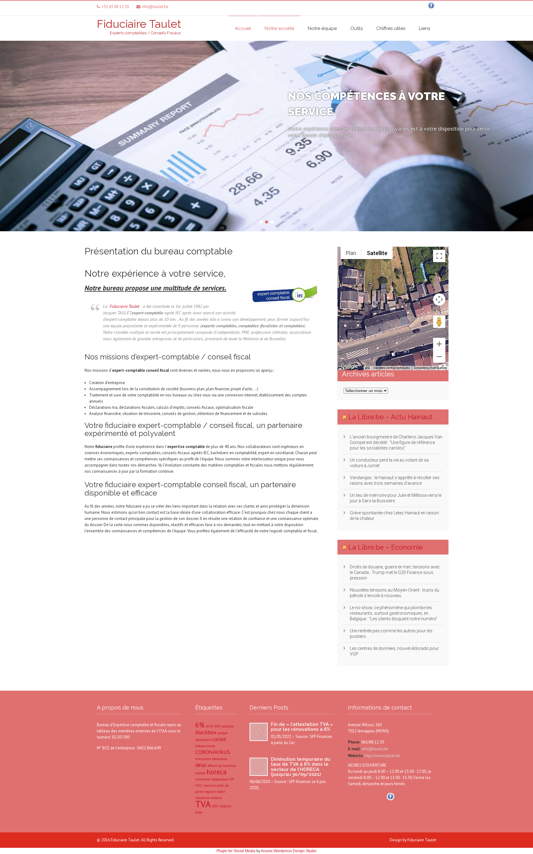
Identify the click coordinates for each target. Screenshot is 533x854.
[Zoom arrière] (439, 356)
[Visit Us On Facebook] (431, 9)
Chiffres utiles (390, 28)
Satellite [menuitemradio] (377, 253)
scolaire (216, 798)
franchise (229, 766)
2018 (209, 726)
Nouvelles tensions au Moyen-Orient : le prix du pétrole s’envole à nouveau (394, 593)
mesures (210, 785)
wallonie (225, 806)
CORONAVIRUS (212, 752)
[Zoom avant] (439, 344)
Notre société (279, 28)
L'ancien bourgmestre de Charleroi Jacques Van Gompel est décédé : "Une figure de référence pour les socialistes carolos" (396, 442)
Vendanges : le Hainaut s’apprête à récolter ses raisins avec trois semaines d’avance (395, 480)
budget (222, 733)
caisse (219, 739)
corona (210, 746)
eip (220, 766)
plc (227, 785)
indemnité (202, 779)
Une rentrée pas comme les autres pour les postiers (391, 633)
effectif (212, 766)
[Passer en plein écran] (439, 256)
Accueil (243, 28)
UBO (215, 806)
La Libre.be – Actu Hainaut (390, 417)
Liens (424, 28)
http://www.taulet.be (381, 755)
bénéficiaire (203, 740)
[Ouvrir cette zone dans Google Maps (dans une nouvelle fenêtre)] (349, 366)
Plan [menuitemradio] (351, 253)
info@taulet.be (374, 748)
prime (199, 791)
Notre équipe (322, 28)
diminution (203, 759)
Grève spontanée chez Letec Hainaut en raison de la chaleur (394, 515)
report (221, 791)
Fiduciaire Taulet (124, 306)
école (198, 812)
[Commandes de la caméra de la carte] (439, 299)
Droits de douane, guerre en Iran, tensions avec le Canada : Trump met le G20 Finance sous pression (395, 572)
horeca (216, 771)
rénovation (202, 798)
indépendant (220, 779)
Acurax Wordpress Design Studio (288, 851)
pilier (220, 785)
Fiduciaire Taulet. (126, 840)
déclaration (219, 759)
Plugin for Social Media (236, 851)
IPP (231, 779)
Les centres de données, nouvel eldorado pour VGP (394, 651)
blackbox (206, 732)
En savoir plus (307, 152)
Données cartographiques (391, 368)
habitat (200, 773)
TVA (203, 804)
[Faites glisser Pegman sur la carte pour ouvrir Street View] (439, 322)
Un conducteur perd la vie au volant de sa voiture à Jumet (389, 463)
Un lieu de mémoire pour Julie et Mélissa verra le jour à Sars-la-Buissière (395, 498)
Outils (356, 28)
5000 (217, 726)
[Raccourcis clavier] (367, 368)
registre (210, 791)
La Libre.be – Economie (385, 547)
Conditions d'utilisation (430, 368)
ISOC (199, 785)
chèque (200, 746)
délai (201, 764)
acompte (228, 726)
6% (200, 724)
